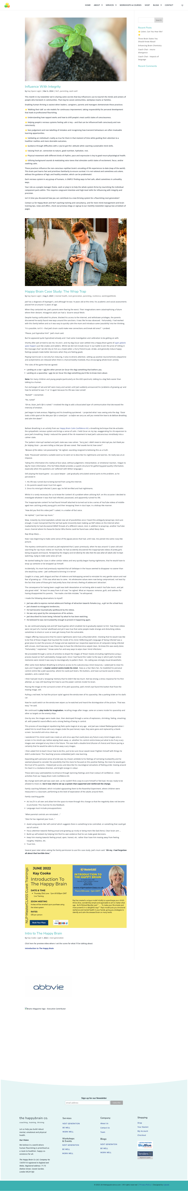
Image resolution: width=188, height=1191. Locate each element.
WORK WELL (68, 1131)
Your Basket (142, 1127)
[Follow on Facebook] (21, 1185)
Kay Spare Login (34, 91)
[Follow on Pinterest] (33, 1185)
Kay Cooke (31, 938)
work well (73, 91)
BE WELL (66, 1127)
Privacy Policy (145, 1185)
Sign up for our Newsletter (94, 1098)
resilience (96, 296)
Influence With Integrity (43, 86)
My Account (142, 1131)
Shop (139, 1123)
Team (102, 1132)
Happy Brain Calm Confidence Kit (74, 428)
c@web (166, 1185)
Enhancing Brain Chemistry (150, 45)
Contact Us (105, 1128)
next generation (75, 296)
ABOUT (97, 5)
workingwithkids (109, 296)
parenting (64, 91)
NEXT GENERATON (70, 1145)
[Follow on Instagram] (27, 1185)
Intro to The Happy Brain (43, 933)
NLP (57, 91)
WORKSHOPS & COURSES (130, 5)
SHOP (147, 5)
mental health (61, 296)
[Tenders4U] (145, 1158)
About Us (104, 1123)
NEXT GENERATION (71, 1123)
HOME (88, 5)
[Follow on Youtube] (39, 1185)
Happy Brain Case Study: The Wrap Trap (55, 291)
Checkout (141, 1135)
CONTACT (169, 5)
